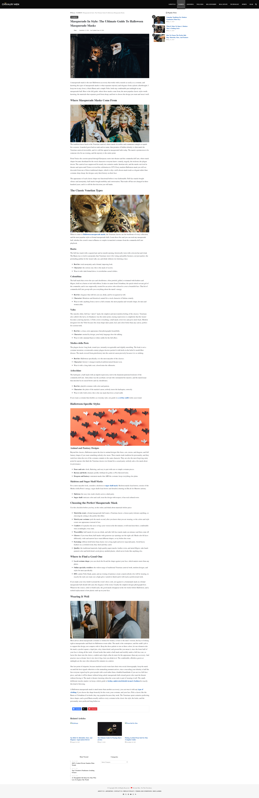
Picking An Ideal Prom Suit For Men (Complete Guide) (136, 739)
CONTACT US (118, 791)
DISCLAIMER (157, 791)
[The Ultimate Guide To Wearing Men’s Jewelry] (110, 729)
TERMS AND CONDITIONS (143, 791)
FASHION (181, 4)
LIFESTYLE (172, 4)
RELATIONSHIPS (211, 4)
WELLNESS (200, 4)
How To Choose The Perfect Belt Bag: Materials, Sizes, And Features (177, 36)
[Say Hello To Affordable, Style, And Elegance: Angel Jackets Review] (82, 729)
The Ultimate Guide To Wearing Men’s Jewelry (110, 739)
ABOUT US (101, 791)
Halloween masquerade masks (94, 234)
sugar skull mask (111, 485)
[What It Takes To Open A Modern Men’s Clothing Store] (159, 29)
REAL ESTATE (223, 4)
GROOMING (190, 4)
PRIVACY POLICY (128, 791)
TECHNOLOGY (234, 4)
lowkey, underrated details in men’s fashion (124, 681)
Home (73, 13)
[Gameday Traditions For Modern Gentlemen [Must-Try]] (159, 20)
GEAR (251, 4)
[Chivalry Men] (11, 4)
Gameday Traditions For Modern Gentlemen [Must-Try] (176, 18)
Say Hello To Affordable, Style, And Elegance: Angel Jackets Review (81, 739)
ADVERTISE (109, 791)
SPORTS (244, 4)
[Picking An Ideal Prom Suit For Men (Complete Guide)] (137, 729)
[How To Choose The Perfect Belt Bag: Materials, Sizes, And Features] (159, 38)
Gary (75, 30)
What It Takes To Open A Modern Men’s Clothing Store (176, 27)
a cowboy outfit (123, 397)
